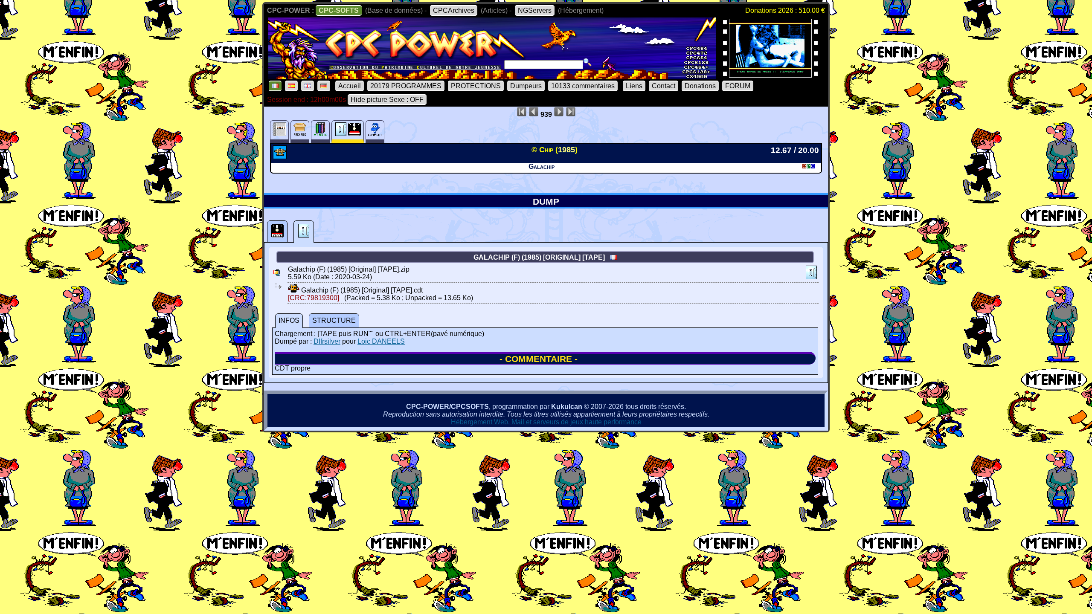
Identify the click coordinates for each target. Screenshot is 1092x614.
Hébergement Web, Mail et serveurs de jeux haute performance (546, 422)
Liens (634, 86)
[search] (587, 62)
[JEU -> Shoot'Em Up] (281, 156)
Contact (663, 86)
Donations (700, 86)
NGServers (535, 10)
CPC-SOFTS (339, 10)
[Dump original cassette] (303, 231)
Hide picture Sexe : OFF (387, 99)
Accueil (349, 86)
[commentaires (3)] (375, 131)
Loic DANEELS (381, 341)
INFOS (289, 320)
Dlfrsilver (327, 341)
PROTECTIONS (476, 86)
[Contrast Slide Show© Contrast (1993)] (770, 74)
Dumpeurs (526, 86)
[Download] (293, 290)
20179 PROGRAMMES (405, 86)
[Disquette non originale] (277, 231)
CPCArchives (453, 10)
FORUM (737, 86)
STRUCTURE (334, 320)
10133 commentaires (583, 86)
